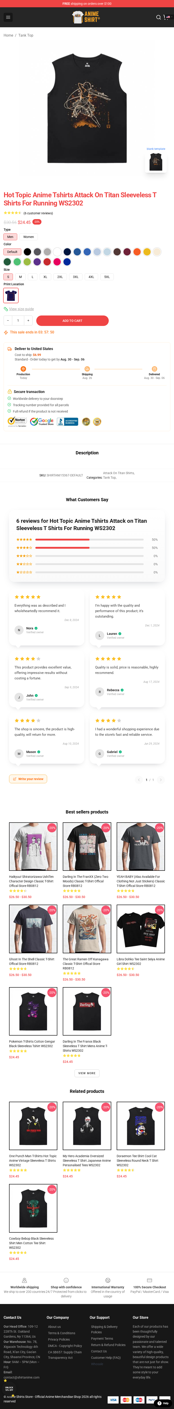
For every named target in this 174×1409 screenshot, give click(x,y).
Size (7, 269)
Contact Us (99, 1351)
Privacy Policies (59, 1339)
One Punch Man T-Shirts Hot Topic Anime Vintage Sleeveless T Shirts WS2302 (33, 1160)
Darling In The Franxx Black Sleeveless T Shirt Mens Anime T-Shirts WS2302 (85, 1046)
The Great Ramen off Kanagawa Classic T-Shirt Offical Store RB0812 (86, 963)
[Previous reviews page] (139, 780)
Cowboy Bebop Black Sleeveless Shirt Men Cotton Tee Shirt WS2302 (31, 1243)
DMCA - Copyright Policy (65, 1346)
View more (87, 1073)
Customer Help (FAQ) (106, 1357)
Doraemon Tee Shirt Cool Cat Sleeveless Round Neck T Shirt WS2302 (137, 1160)
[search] (158, 17)
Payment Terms (102, 1338)
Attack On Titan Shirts (118, 473)
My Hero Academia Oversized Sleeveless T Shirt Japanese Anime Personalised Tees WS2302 (87, 1160)
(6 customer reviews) (38, 213)
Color (7, 244)
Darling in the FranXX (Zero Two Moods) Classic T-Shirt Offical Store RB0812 (85, 881)
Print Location (14, 284)
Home (8, 35)
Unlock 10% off (9, 1388)
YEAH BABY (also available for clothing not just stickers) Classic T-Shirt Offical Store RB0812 (141, 881)
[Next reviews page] (161, 780)
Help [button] (166, 1403)
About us (54, 1327)
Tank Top (25, 35)
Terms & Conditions (61, 1333)
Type (7, 229)
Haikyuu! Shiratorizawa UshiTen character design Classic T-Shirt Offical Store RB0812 (31, 881)
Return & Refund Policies (108, 1345)
